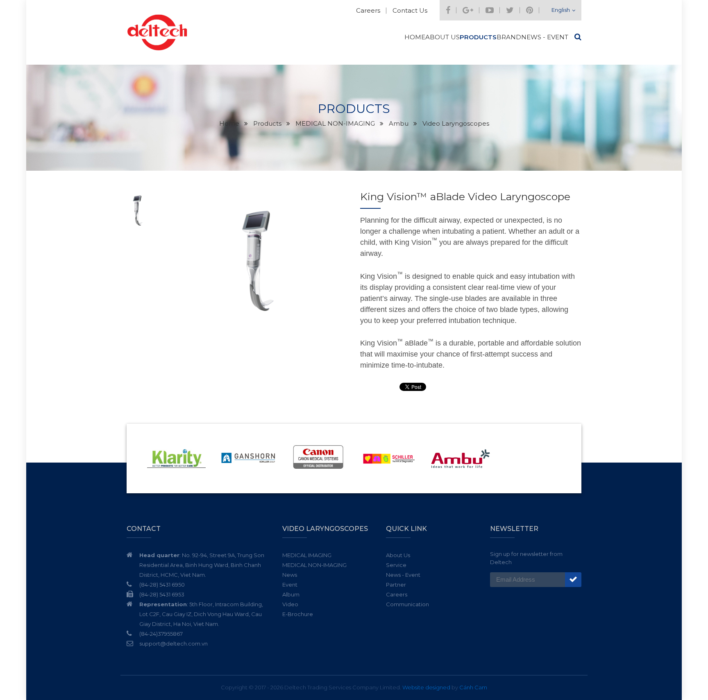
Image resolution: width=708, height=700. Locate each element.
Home (414, 37)
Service (396, 565)
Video (290, 604)
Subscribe (573, 579)
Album (291, 594)
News (289, 574)
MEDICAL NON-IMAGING (314, 565)
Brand (509, 37)
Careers (368, 10)
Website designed (426, 687)
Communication (407, 604)
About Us (442, 37)
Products (478, 37)
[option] (258, 260)
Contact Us (410, 10)
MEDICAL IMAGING (306, 555)
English (560, 10)
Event (289, 584)
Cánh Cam (473, 687)
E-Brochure (297, 614)
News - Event (544, 37)
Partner (396, 584)
